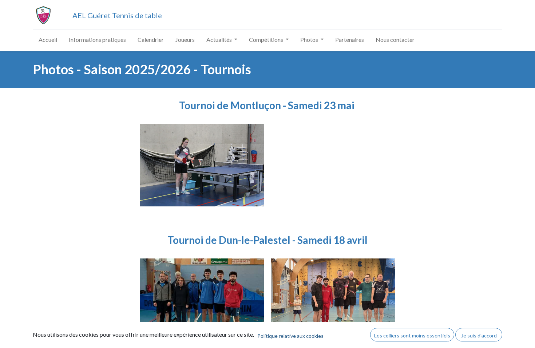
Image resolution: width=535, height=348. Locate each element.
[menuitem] (48, 39)
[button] (412, 334)
